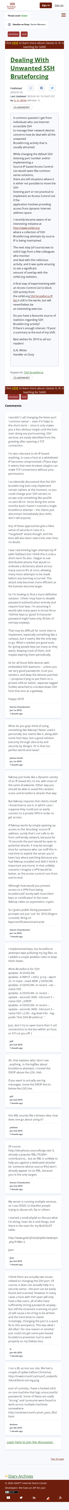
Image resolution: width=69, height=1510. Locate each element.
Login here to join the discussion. (30, 1442)
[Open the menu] (63, 15)
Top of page (57, 1459)
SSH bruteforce (33, 372)
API (34, 1487)
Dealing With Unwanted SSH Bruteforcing (32, 68)
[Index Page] (10, 5)
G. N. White (20, 100)
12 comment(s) (21, 107)
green (24, 15)
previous (13, 34)
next (24, 34)
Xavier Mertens (38, 24)
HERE (15, 43)
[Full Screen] (31, 88)
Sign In (46, 5)
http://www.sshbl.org (26, 228)
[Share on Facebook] (41, 88)
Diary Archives (20, 1476)
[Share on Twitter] (52, 88)
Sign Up (59, 5)
